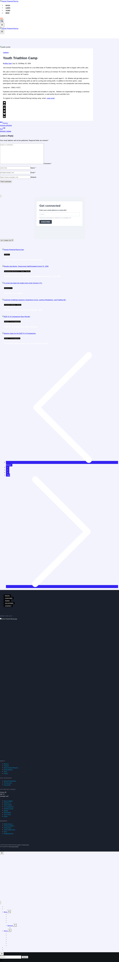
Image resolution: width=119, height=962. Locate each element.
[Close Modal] (0, 196)
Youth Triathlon (8, 804)
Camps (8, 8)
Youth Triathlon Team (9, 829)
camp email (51, 98)
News (7, 13)
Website (33, 177)
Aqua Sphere (7, 785)
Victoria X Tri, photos (13, 293)
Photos (22, 271)
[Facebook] (4, 105)
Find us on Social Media (19, 875)
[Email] (4, 108)
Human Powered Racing (11, 906)
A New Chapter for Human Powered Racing (23, 260)
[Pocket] (4, 113)
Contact (8, 606)
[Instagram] (1, 18)
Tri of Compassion (15, 321)
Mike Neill (8, 63)
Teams (8, 10)
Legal (18, 844)
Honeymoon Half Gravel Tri (12, 271)
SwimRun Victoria (8, 808)
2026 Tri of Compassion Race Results (20, 327)
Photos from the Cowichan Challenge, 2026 (23, 310)
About (6, 857)
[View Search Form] (2, 21)
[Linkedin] (4, 116)
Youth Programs (13, 880)
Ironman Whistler (6, 124)
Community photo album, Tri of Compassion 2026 (26, 343)
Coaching (8, 598)
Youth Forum (11, 883)
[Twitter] (4, 102)
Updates (6, 52)
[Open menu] (2, 32)
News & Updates (8, 801)
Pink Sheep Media (13, 846)
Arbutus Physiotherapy (10, 781)
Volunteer (9, 603)
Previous (8, 465)
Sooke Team (11, 895)
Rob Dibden (11, 865)
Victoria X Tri (8, 288)
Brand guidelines (8, 769)
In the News (11, 863)
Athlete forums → (13, 893)
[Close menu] (0, 902)
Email (33, 172)
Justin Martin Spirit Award (16, 860)
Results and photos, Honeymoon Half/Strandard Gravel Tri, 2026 (32, 276)
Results (28, 271)
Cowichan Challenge (10, 304)
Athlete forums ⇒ (8, 824)
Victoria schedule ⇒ (9, 825)
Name (33, 168)
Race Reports (7, 812)
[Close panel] (2, 853)
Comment (48, 163)
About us (6, 763)
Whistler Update (5, 130)
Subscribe (10, 870)
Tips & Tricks (7, 814)
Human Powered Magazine (11, 767)
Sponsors (6, 765)
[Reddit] (4, 111)
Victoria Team (7, 827)
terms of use (26, 844)
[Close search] (2, 953)
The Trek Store (8, 783)
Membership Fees (8, 833)
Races (8, 5)
